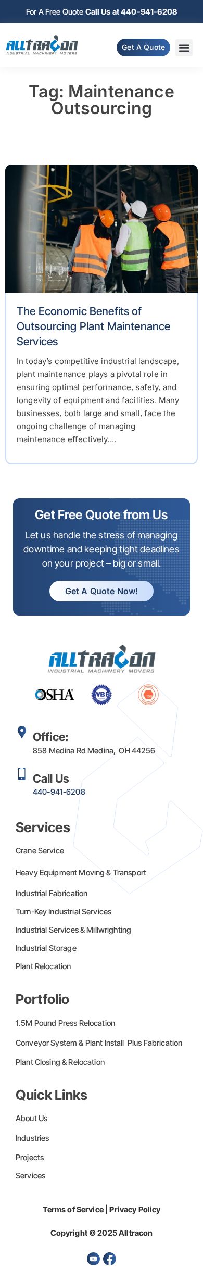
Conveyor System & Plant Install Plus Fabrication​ (99, 1043)
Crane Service (40, 851)
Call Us (51, 778)
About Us (31, 1118)
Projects (30, 1157)
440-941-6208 (59, 792)
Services (30, 1175)
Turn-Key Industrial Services (63, 911)
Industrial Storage (46, 948)
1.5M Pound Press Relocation (65, 1023)
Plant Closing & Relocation (60, 1062)
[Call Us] (22, 774)
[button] (184, 47)
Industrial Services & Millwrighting (73, 930)
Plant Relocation (43, 966)
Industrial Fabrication (51, 893)
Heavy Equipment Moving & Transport (81, 872)
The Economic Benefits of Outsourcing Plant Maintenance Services (93, 326)
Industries (32, 1138)
